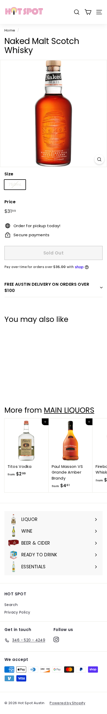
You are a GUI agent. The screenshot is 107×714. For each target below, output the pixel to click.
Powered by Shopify (67, 702)
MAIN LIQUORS (69, 410)
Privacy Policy (17, 612)
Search (11, 604)
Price (10, 202)
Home (9, 30)
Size (9, 174)
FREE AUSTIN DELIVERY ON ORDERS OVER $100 (46, 287)
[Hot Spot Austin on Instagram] (56, 639)
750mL (15, 184)
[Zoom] (99, 159)
